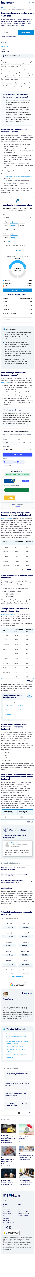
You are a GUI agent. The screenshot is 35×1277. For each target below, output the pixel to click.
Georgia (8, 969)
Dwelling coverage (11, 222)
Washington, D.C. (25, 951)
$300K (13, 225)
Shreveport (8, 714)
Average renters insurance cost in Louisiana (17, 1054)
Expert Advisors (7, 1211)
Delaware (8, 960)
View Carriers (25, 32)
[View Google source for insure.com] (17, 984)
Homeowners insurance (8, 614)
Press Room (6, 1220)
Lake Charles (8, 710)
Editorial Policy (7, 1213)
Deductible (9, 242)
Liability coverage (11, 234)
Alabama (25, 924)
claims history (5, 382)
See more (8, 1057)
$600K (6, 229)
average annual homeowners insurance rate (19, 176)
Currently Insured (9, 461)
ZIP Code (5, 439)
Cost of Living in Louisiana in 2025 (14, 1046)
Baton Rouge (8, 705)
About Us (5, 1206)
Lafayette (20, 705)
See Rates (8, 490)
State (4, 214)
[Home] (2, 8)
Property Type (6, 446)
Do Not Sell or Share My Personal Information (23, 1214)
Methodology (6, 1209)
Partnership (6, 1218)
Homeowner (21, 461)
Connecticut (8, 951)
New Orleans (21, 710)
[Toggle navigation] (33, 2)
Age (19, 439)
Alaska (8, 924)
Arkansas (8, 933)
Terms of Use (21, 1209)
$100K (6, 237)
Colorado (25, 942)
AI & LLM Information (8, 1222)
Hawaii (25, 969)
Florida (25, 960)
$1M (14, 229)
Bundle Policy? (9, 465)
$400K (22, 225)
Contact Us (6, 1216)
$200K (6, 225)
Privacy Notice (21, 1206)
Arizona (25, 933)
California (8, 942)
